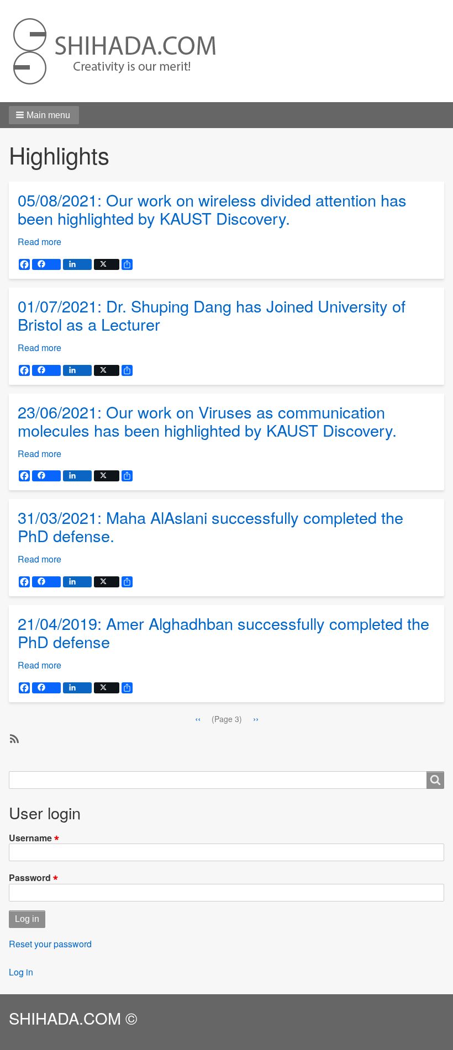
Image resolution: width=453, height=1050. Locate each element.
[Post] (106, 264)
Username (30, 837)
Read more (39, 241)
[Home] (114, 51)
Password (30, 877)
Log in (21, 972)
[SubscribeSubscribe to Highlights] (13, 738)
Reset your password (50, 943)
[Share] (46, 264)
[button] (44, 115)
